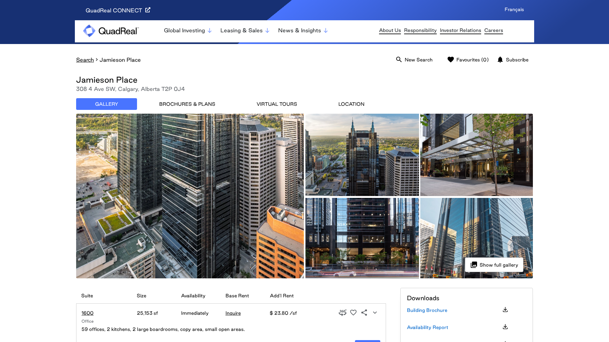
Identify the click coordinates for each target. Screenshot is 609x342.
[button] (342, 313)
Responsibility (420, 30)
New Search (414, 59)
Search (85, 60)
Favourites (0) (468, 59)
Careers (493, 30)
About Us (390, 30)
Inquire (233, 313)
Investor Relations (460, 30)
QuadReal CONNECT (115, 10)
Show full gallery (494, 265)
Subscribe (512, 59)
